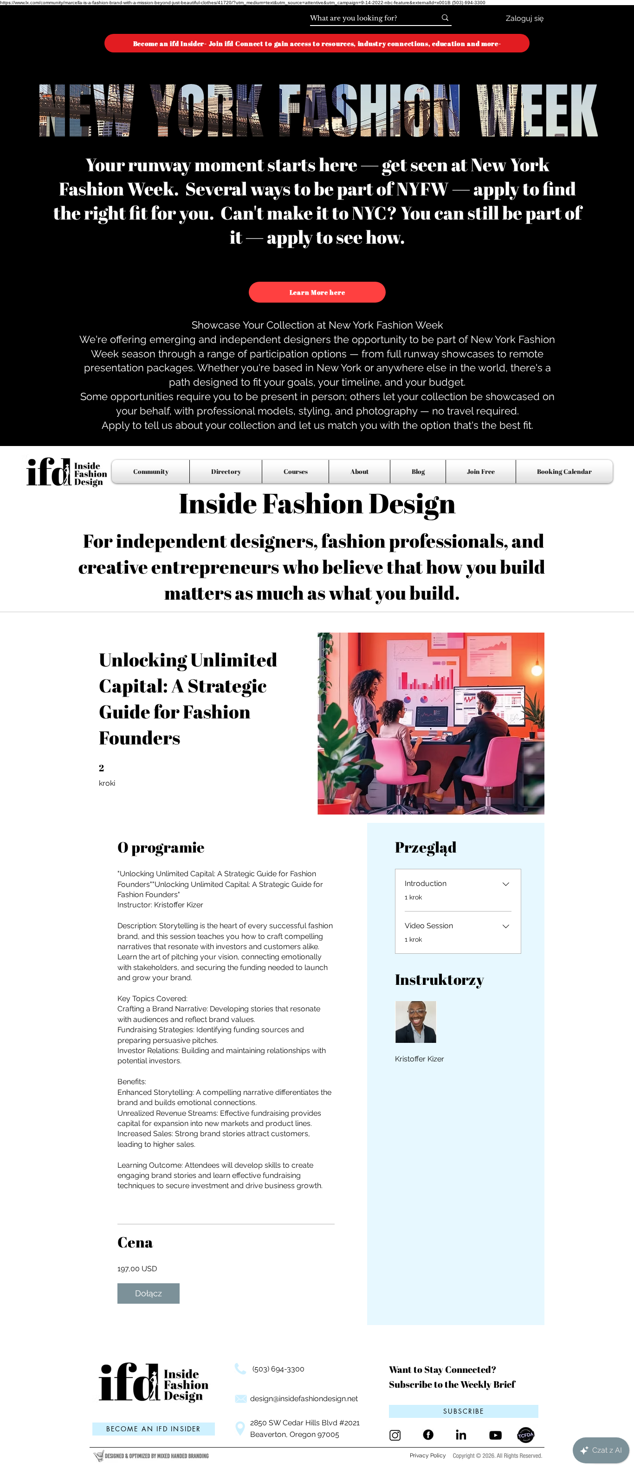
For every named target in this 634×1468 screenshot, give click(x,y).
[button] (463, 1411)
